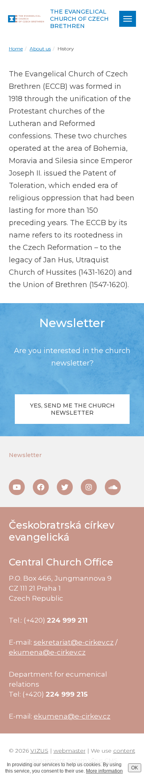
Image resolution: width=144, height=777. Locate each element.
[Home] (26, 18)
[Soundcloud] (113, 487)
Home (16, 49)
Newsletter (25, 455)
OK (134, 768)
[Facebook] (41, 487)
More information (104, 771)
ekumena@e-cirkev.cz (47, 652)
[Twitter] (65, 487)
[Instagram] (89, 487)
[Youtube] (17, 487)
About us (40, 49)
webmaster (70, 750)
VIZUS (39, 750)
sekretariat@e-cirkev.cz (74, 642)
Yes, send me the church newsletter (72, 409)
